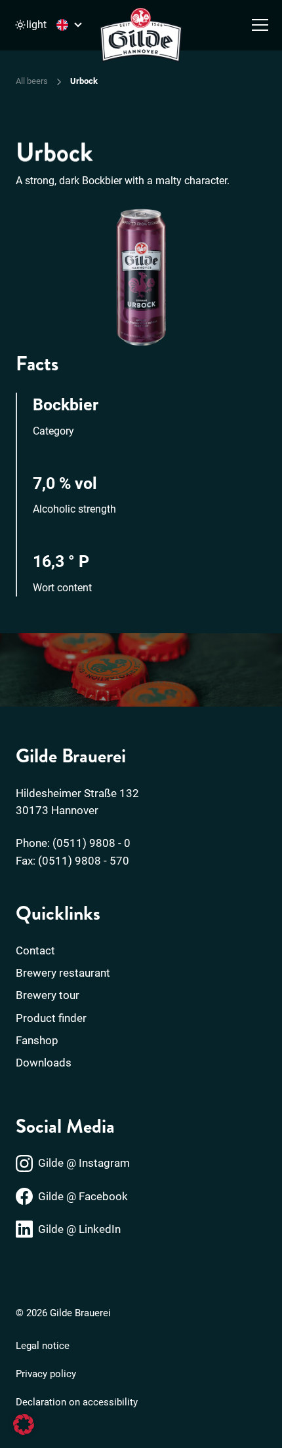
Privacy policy (46, 1374)
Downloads (43, 1062)
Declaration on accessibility (77, 1402)
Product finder (51, 1018)
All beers (32, 81)
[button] (23, 1424)
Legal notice (43, 1346)
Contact (35, 950)
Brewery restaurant (63, 972)
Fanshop (37, 1040)
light (36, 24)
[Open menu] (260, 24)
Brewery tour (47, 995)
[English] (71, 25)
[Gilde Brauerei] (141, 36)
